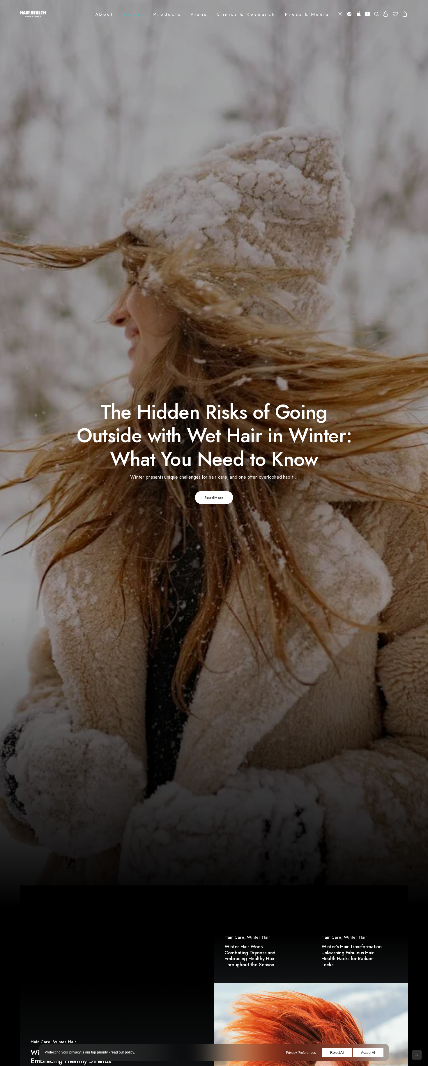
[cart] (404, 14)
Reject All (337, 1053)
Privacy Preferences (301, 1053)
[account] (386, 14)
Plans (199, 14)
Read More (213, 497)
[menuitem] (104, 14)
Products (167, 14)
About (104, 14)
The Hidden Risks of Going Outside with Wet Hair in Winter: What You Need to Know (214, 435)
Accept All (368, 1053)
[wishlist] (395, 14)
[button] (340, 14)
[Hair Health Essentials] (33, 13)
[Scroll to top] (417, 1054)
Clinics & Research (246, 14)
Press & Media (307, 14)
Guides (133, 14)
